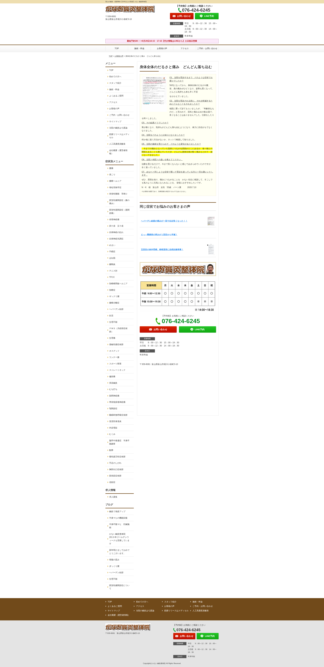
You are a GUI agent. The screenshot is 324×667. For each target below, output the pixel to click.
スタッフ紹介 (115, 83)
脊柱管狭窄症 (115, 187)
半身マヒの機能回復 (119, 518)
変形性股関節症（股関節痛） (119, 211)
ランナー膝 (115, 357)
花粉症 (112, 482)
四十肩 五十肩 (116, 226)
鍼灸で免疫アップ (117, 511)
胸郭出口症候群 (116, 469)
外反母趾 (113, 428)
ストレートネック (117, 370)
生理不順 (113, 322)
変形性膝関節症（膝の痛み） (119, 202)
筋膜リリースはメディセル (119, 136)
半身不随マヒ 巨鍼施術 (119, 526)
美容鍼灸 (113, 383)
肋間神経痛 (114, 396)
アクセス (185, 48)
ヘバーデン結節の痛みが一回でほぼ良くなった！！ (164, 221)
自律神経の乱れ (116, 232)
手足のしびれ (115, 463)
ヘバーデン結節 (116, 309)
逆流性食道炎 (115, 421)
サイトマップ (115, 121)
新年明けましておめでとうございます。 (119, 551)
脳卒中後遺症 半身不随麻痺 (119, 442)
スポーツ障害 (115, 364)
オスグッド (114, 351)
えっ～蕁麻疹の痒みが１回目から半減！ (159, 234)
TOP (117, 48)
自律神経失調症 (116, 239)
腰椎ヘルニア (115, 181)
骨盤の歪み (114, 560)
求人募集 (113, 497)
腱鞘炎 (112, 264)
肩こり (112, 174)
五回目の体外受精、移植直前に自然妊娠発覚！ (162, 249)
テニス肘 (113, 271)
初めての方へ (115, 76)
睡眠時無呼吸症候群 (118, 415)
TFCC (112, 277)
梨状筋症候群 (115, 476)
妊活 (111, 316)
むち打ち (113, 389)
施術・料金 (139, 48)
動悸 (111, 450)
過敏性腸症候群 (116, 344)
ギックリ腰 (114, 296)
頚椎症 (112, 290)
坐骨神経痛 (114, 219)
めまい (112, 245)
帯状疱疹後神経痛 (117, 402)
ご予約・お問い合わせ (207, 48)
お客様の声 (162, 48)
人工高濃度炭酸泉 (120, 144)
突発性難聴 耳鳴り (119, 194)
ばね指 (112, 258)
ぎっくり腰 (114, 566)
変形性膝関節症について (119, 587)
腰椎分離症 (114, 303)
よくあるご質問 (116, 96)
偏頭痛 (112, 376)
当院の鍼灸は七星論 (118, 128)
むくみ (112, 434)
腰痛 (111, 168)
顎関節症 (113, 408)
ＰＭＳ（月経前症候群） (118, 330)
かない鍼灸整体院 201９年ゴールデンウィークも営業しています (119, 539)
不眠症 (112, 251)
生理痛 (112, 338)
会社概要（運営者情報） (118, 152)
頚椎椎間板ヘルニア (118, 283)
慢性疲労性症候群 (117, 457)
